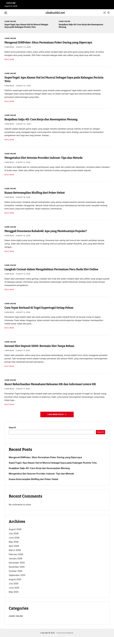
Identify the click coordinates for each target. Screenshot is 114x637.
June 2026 (14, 537)
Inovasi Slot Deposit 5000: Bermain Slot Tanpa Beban (39, 346)
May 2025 (13, 592)
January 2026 (15, 558)
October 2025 (15, 571)
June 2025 (14, 587)
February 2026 (16, 554)
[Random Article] (104, 12)
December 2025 (17, 562)
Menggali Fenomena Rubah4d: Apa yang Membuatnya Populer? (45, 231)
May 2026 (13, 541)
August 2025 (15, 579)
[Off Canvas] (5, 13)
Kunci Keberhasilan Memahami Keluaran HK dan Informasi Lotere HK (50, 384)
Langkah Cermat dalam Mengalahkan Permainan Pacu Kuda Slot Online (51, 269)
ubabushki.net (55, 12)
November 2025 (17, 567)
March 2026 (15, 550)
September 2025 (17, 575)
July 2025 (13, 583)
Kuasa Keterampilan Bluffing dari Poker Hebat (34, 192)
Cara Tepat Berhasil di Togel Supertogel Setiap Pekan (38, 307)
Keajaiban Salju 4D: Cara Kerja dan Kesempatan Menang (40, 119)
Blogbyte (69, 633)
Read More (9, 59)
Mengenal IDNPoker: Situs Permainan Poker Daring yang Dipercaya (48, 42)
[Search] (109, 13)
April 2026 (14, 546)
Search (12, 427)
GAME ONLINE (10, 21)
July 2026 (13, 533)
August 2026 (15, 529)
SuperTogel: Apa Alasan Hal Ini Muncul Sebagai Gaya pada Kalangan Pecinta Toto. (26, 25)
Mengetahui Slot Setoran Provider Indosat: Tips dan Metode (43, 157)
